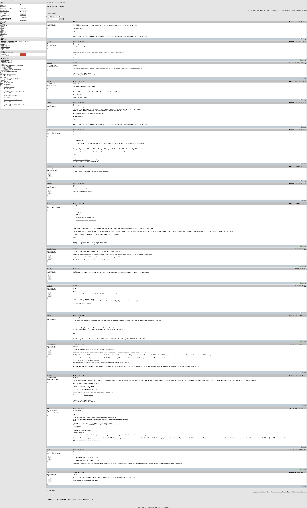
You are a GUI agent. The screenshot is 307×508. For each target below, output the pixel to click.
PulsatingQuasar (51, 249)
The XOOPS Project (163, 507)
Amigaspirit (3, 28)
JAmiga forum (5, 60)
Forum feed (3, 6)
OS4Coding (3, 32)
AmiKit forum (5, 48)
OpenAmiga (3, 21)
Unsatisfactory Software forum (9, 71)
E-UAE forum (5, 55)
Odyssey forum (5, 61)
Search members (4, 86)
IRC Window (3, 12)
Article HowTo (4, 81)
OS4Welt (2, 22)
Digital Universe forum (7, 52)
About (1, 73)
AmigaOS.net (3, 25)
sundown (49, 63)
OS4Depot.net (4, 19)
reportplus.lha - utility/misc (10, 95)
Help (1, 78)
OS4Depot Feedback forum (8, 42)
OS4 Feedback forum (6, 41)
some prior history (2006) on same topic (83, 191)
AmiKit (2, 29)
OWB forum (4, 62)
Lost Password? (23, 17)
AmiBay (2, 31)
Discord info (3, 13)
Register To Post (51, 13)
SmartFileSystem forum (7, 65)
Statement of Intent (5, 74)
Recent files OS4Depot (6, 8)
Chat (1, 9)
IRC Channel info (4, 11)
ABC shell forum (5, 47)
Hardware (56, 2)
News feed (3, 5)
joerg (48, 449)
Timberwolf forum (6, 67)
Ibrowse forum (5, 58)
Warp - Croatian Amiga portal (80, 58)
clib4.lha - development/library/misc (13, 100)
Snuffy (49, 408)
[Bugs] (9, 19)
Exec (1, 35)
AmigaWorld (3, 34)
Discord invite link (4, 15)
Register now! (23, 20)
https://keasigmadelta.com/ (79, 161)
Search (1, 83)
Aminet (2, 26)
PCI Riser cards (55, 6)
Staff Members (3, 77)
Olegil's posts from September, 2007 (82, 188)
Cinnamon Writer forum (7, 50)
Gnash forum (4, 57)
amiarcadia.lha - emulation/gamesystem (14, 104)
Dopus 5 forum (5, 54)
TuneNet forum (5, 70)
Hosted (2, 38)
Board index (49, 2)
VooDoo (49, 41)
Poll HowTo (3, 80)
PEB (48, 472)
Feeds (1, 3)
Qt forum (3, 64)
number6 (49, 183)
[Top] (303, 38)
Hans (48, 129)
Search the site (3, 84)
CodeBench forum (6, 51)
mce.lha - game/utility (9, 87)
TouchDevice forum (6, 68)
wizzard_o (50, 21)
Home (1, 2)
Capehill (49, 166)
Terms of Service (4, 75)
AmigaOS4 (63, 2)
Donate (23, 54)
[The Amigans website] (6, 0)
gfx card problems (88, 395)
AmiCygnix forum (6, 45)
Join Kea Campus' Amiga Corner (81, 160)
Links (1, 16)
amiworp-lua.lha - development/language (14, 91)
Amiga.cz (2, 37)
